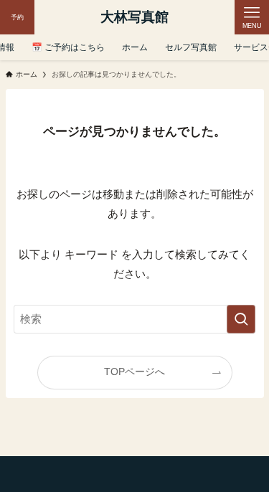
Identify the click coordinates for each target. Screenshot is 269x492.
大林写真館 (134, 17)
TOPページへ (134, 371)
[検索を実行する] (241, 319)
